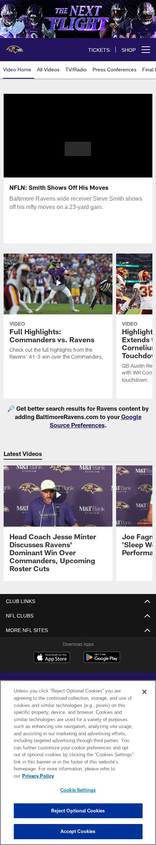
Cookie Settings (78, 790)
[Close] (144, 692)
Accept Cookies (78, 831)
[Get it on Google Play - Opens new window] (101, 661)
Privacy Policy (38, 776)
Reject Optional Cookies (78, 810)
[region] (78, 762)
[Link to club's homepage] (14, 47)
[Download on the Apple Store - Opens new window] (51, 658)
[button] (78, 149)
